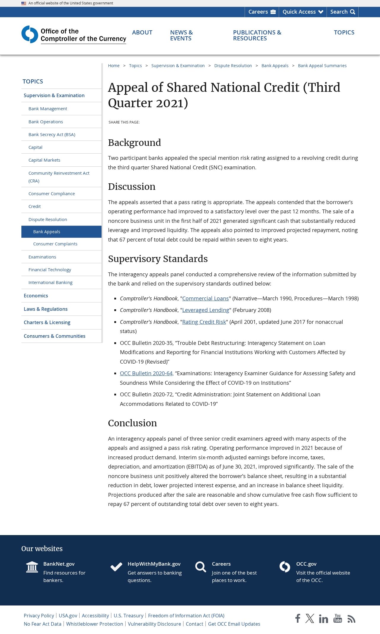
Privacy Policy (39, 615)
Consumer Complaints (55, 244)
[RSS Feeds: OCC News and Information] (351, 619)
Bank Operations (45, 121)
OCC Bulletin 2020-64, (147, 373)
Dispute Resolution (47, 219)
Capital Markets (44, 160)
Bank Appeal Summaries (322, 65)
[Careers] (203, 567)
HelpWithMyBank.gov (154, 563)
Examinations (42, 257)
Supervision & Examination (54, 95)
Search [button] (339, 11)
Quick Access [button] (299, 11)
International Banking (50, 282)
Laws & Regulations (46, 309)
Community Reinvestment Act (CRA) (58, 177)
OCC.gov (306, 563)
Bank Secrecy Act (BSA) (51, 134)
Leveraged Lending (205, 309)
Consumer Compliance (51, 193)
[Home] (118, 567)
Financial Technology (49, 269)
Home (114, 65)
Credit (34, 206)
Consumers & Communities (55, 336)
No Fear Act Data (42, 624)
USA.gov (68, 615)
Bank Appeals (46, 231)
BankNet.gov (59, 563)
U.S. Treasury (128, 615)
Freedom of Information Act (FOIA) (186, 615)
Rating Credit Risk (204, 321)
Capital (35, 147)
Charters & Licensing (47, 322)
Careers (258, 11)
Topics (33, 81)
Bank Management (47, 108)
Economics (36, 295)
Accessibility (95, 615)
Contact (194, 624)
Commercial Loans (205, 298)
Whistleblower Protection (94, 624)
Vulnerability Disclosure (154, 624)
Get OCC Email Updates (234, 624)
